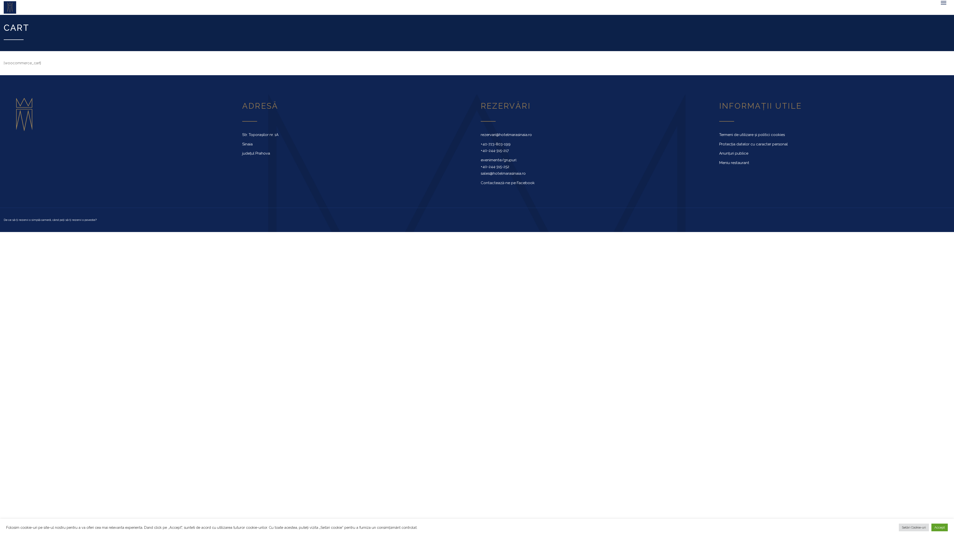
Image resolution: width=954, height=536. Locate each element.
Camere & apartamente (194, 11)
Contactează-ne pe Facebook (508, 185)
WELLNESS (278, 11)
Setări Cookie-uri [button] (914, 527)
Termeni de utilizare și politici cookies (752, 137)
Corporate (247, 11)
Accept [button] (939, 527)
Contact (390, 11)
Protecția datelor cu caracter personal (753, 146)
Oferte (365, 11)
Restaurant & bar (323, 11)
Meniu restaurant (734, 165)
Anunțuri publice (733, 156)
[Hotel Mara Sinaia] (79, 8)
